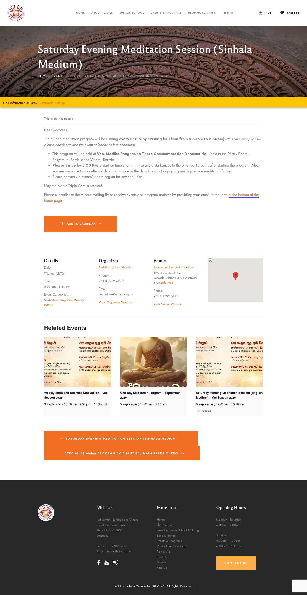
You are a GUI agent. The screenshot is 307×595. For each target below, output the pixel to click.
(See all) (103, 404)
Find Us (162, 567)
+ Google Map (163, 282)
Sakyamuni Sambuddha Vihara (174, 267)
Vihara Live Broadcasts (172, 546)
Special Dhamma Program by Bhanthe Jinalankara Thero (122, 453)
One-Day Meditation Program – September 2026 (150, 395)
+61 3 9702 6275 (115, 546)
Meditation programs (58, 300)
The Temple (164, 525)
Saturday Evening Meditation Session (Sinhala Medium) (121, 439)
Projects (162, 557)
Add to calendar (81, 224)
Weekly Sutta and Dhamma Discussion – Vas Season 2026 (76, 395)
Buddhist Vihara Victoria (115, 267)
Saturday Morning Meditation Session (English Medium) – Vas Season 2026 (229, 395)
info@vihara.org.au (119, 551)
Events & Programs (169, 541)
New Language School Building (178, 530)
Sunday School (166, 535)
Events (58, 76)
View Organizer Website (115, 302)
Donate (161, 562)
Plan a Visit (164, 551)
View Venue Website (168, 304)
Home (43, 76)
